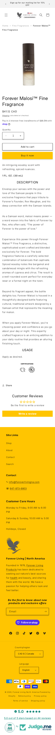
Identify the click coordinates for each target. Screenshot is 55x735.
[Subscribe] (45, 611)
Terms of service (20, 701)
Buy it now (27, 155)
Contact (10, 457)
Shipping (5, 115)
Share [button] (9, 385)
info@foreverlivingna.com (24, 482)
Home (5, 25)
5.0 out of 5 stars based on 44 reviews (27, 718)
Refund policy (24, 696)
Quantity (6, 129)
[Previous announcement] (5, 4)
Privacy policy (40, 696)
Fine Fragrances (20, 25)
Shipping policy (38, 701)
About (9, 450)
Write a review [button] (27, 413)
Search (10, 464)
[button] (6, 15)
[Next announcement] (49, 4)
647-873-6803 (18, 488)
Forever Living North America (26, 692)
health (14, 577)
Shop (9, 443)
